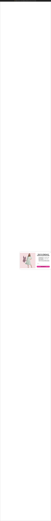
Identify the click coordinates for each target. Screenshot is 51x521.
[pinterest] (5, 513)
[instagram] (4, 513)
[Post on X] (36, 12)
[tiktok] (8, 513)
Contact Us (33, 509)
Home (35, 7)
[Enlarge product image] (18, 23)
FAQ (32, 505)
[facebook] (3, 513)
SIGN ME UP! (43, 266)
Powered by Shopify (6, 518)
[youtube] (6, 513)
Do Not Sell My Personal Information (37, 510)
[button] (40, 12)
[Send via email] (39, 12)
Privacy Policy (34, 507)
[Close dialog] (50, 252)
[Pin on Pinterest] (37, 12)
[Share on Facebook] (35, 12)
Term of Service (34, 508)
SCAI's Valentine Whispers (44, 7)
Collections (38, 7)
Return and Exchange (35, 506)
